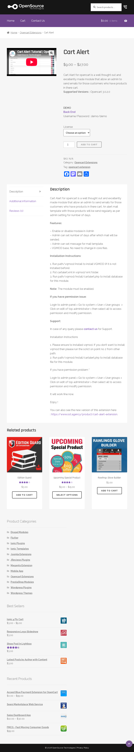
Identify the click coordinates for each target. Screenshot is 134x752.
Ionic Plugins (18, 543)
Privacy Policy (83, 748)
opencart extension (79, 167)
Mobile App (17, 571)
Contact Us (38, 20)
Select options (67, 495)
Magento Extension (21, 565)
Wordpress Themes (21, 593)
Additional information (22, 201)
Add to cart (89, 144)
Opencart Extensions (31, 32)
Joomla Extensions (21, 554)
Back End (69, 112)
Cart (22, 20)
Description (16, 191)
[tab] (26, 192)
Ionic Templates (20, 548)
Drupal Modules (19, 532)
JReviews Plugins (20, 560)
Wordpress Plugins (21, 587)
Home (10, 20)
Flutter (14, 537)
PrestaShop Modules (22, 582)
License (68, 126)
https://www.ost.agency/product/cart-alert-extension (84, 414)
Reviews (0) (16, 210)
